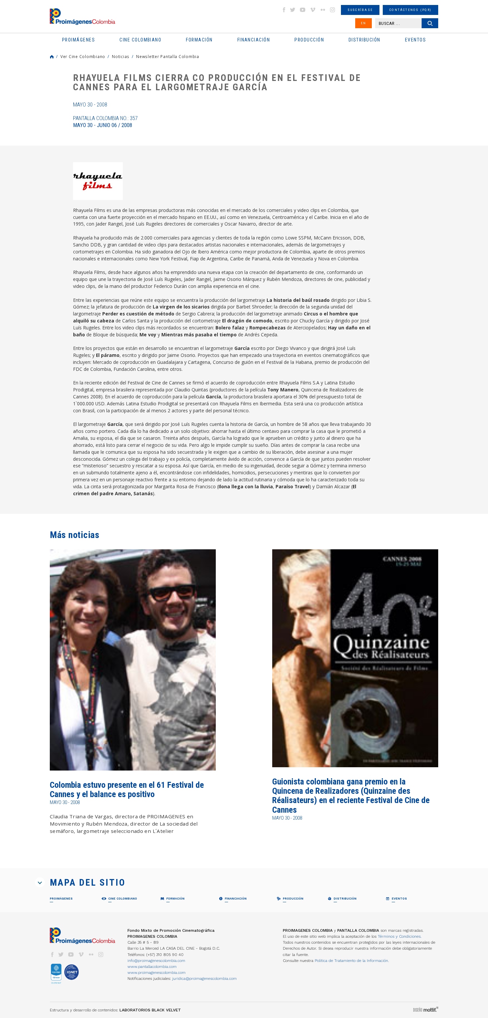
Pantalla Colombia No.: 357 (105, 121)
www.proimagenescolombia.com (156, 972)
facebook (284, 9)
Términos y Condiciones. (400, 936)
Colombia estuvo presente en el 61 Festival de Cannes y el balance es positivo (127, 789)
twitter (292, 9)
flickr (322, 9)
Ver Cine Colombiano (82, 56)
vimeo (312, 9)
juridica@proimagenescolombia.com (204, 978)
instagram (332, 9)
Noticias (120, 56)
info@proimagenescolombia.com (156, 960)
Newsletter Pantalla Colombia (167, 56)
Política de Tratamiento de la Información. (352, 960)
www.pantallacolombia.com (152, 966)
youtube (302, 9)
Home (52, 56)
